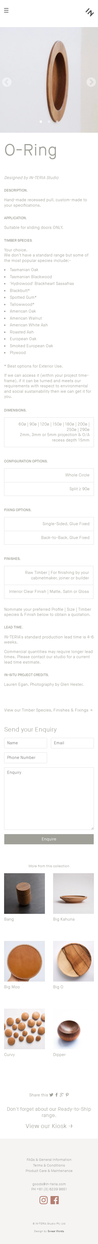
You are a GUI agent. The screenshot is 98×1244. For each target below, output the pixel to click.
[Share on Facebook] (57, 1095)
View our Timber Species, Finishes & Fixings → (48, 710)
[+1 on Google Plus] (62, 1095)
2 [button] (49, 122)
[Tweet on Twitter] (51, 1095)
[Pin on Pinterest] (67, 1095)
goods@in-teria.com (49, 1184)
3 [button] (57, 122)
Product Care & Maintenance (49, 1171)
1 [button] (41, 122)
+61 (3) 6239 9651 (52, 1189)
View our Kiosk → (49, 1126)
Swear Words (56, 1231)
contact (38, 657)
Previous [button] (6, 80)
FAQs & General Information (49, 1160)
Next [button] (91, 80)
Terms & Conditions (49, 1165)
